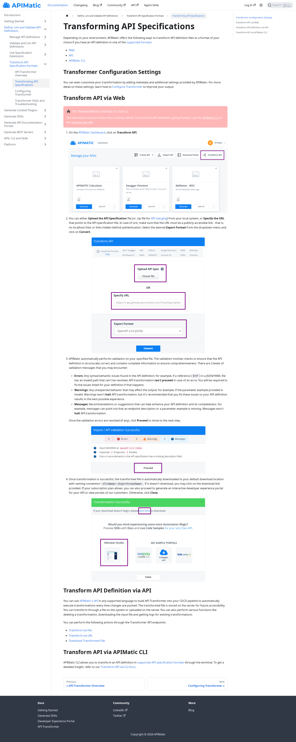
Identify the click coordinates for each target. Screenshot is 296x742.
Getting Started (14, 21)
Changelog (80, 5)
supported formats (138, 42)
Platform (10, 144)
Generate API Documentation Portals (23, 124)
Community (114, 5)
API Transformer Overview (25, 73)
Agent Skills (151, 5)
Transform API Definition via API (252, 27)
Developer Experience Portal (56, 721)
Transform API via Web (247, 22)
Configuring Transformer (23, 92)
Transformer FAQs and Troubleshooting (30, 102)
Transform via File (80, 630)
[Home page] (67, 16)
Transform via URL (81, 635)
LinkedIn (118, 710)
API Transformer (48, 726)
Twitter (117, 716)
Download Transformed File (87, 641)
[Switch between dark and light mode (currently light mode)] (261, 5)
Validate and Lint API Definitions (23, 44)
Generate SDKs (14, 116)
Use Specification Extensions (21, 54)
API (133, 5)
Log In (248, 5)
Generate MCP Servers (18, 132)
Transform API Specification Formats (24, 64)
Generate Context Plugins (20, 110)
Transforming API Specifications (26, 83)
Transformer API (82, 122)
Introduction (12, 15)
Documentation (58, 5)
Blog (96, 5)
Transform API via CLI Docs (118, 667)
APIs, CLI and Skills (16, 138)
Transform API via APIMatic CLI (251, 32)
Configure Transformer (127, 87)
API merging (159, 218)
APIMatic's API (88, 601)
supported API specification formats (160, 662)
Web (72, 50)
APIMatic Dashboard (91, 132)
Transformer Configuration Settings (254, 17)
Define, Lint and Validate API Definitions (22, 29)
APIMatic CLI (77, 60)
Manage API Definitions (25, 37)
